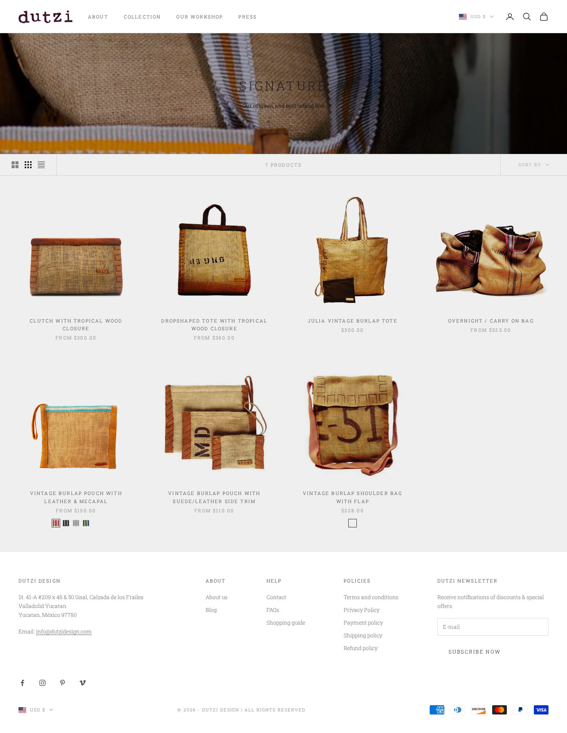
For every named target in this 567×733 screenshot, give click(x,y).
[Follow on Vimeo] (82, 683)
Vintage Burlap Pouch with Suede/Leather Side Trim (214, 497)
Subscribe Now (475, 651)
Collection (142, 17)
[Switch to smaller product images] (28, 164)
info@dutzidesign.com (64, 631)
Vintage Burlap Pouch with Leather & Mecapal (76, 497)
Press (247, 17)
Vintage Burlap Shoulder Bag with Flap (352, 497)
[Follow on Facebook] (22, 683)
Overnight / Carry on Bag (491, 321)
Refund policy (361, 648)
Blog (211, 609)
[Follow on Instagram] (42, 683)
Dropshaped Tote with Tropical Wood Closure (214, 324)
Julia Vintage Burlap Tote (353, 321)
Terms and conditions (371, 597)
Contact (276, 597)
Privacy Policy (362, 609)
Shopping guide (286, 622)
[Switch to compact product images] (41, 164)
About (98, 17)
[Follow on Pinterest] (62, 683)
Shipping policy (363, 635)
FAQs (273, 609)
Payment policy (363, 622)
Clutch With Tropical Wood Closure (76, 324)
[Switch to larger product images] (15, 164)
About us (217, 597)
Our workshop (199, 17)
